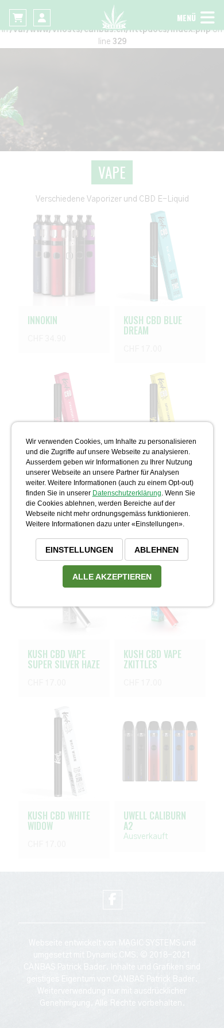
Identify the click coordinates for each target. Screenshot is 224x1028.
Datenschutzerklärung (126, 493)
